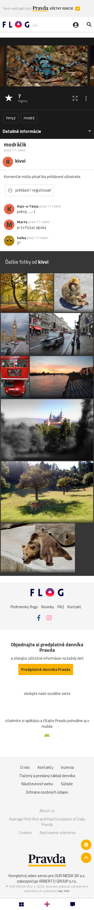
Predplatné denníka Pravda (45, 669)
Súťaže (67, 784)
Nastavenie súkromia (57, 832)
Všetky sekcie (62, 8)
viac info (63, 890)
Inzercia (67, 767)
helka (21, 237)
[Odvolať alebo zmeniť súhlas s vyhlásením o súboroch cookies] (86, 845)
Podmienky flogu (24, 607)
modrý (29, 118)
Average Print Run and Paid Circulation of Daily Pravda (47, 822)
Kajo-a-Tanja (28, 206)
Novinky (47, 607)
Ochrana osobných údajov (47, 792)
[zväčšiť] (75, 98)
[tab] (47, 129)
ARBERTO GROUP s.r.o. (58, 881)
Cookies (25, 832)
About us (47, 810)
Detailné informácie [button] (22, 131)
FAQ (60, 607)
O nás (25, 767)
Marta (22, 221)
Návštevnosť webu (37, 784)
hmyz (11, 118)
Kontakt (74, 607)
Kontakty (45, 767)
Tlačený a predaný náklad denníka (47, 775)
